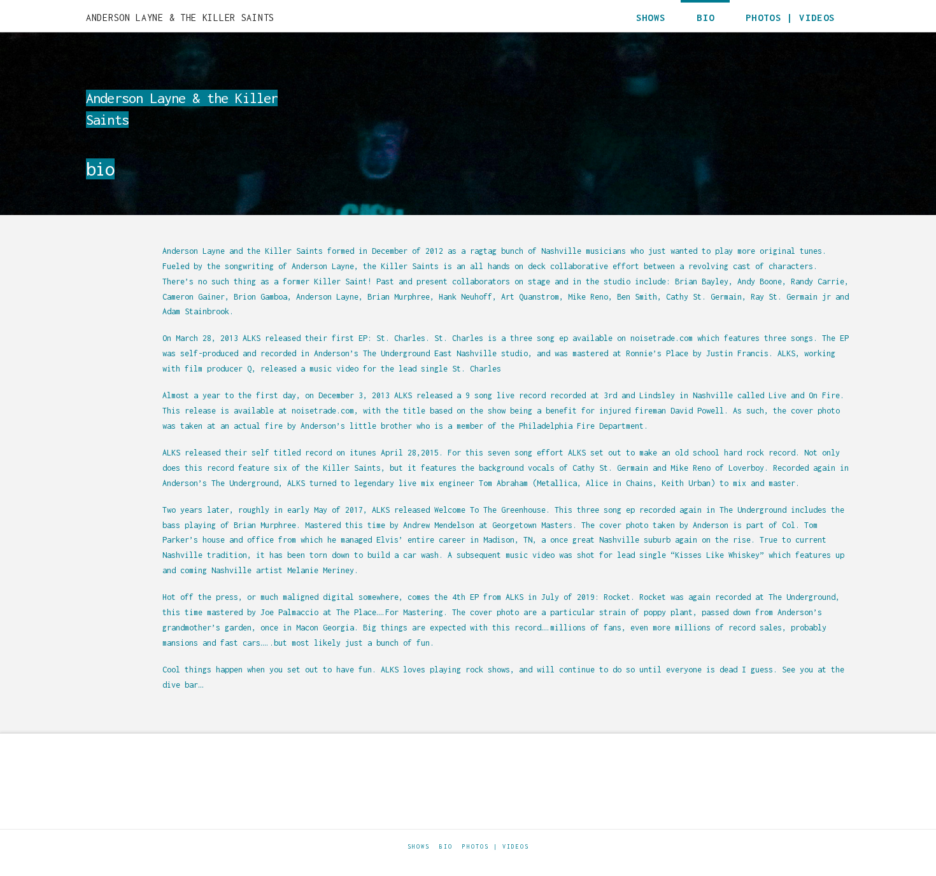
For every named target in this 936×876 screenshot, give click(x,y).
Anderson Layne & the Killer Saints (180, 18)
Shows (419, 846)
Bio (446, 846)
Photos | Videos (495, 846)
